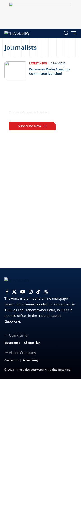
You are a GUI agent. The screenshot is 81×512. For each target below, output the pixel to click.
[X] (14, 291)
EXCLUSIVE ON (27, 103)
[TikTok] (38, 291)
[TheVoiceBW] (16, 33)
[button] (56, 33)
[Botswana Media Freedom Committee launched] (15, 70)
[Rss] (46, 291)
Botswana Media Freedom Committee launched (49, 71)
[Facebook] (6, 291)
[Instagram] (31, 291)
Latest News (38, 63)
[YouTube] (22, 291)
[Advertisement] (40, 421)
